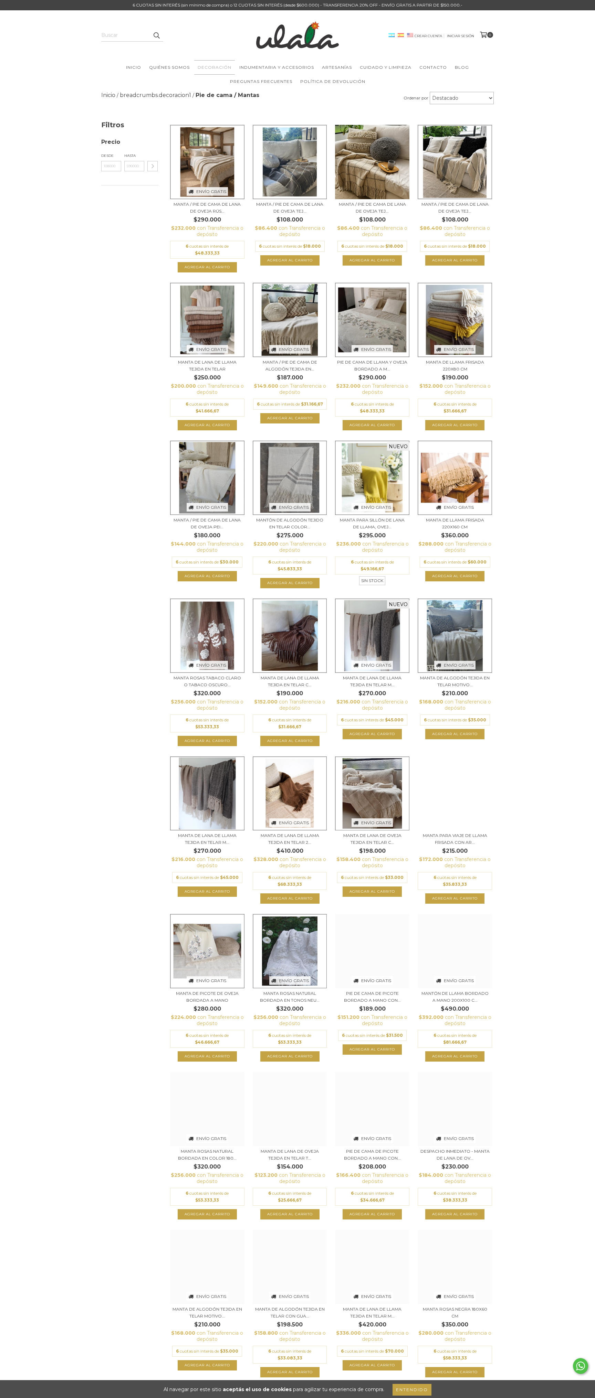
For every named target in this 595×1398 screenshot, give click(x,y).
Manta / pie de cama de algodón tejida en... (290, 365)
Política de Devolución (332, 81)
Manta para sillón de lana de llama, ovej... (372, 523)
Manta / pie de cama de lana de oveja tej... (289, 208)
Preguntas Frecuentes (261, 81)
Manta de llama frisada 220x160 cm (455, 523)
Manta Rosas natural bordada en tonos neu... (290, 997)
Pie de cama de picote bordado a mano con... (372, 997)
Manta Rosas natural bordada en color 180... (207, 1155)
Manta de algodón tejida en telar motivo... (455, 681)
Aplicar (152, 166)
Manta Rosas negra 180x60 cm (455, 1312)
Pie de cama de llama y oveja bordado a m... (372, 365)
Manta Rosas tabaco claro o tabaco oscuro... (207, 681)
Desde (107, 155)
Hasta (130, 155)
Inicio (133, 67)
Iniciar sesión (460, 36)
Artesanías (337, 67)
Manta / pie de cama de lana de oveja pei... (207, 523)
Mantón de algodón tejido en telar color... (289, 523)
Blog (462, 67)
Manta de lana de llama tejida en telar (207, 365)
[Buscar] (156, 35)
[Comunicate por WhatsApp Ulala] (580, 1366)
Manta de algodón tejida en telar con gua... (290, 1312)
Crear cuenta (428, 36)
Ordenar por (416, 97)
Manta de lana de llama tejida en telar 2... (290, 839)
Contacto (433, 67)
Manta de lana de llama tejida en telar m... (372, 681)
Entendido (412, 1389)
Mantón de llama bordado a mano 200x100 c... (455, 997)
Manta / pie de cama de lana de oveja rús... (207, 208)
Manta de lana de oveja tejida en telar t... (290, 1155)
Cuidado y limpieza (385, 67)
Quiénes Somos (169, 67)
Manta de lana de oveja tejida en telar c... (372, 839)
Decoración (214, 67)
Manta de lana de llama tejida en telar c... (290, 681)
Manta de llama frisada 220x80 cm (455, 365)
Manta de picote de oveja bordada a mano (207, 997)
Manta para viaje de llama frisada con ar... (455, 839)
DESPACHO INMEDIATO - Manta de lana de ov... (455, 1155)
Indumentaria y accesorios (276, 67)
